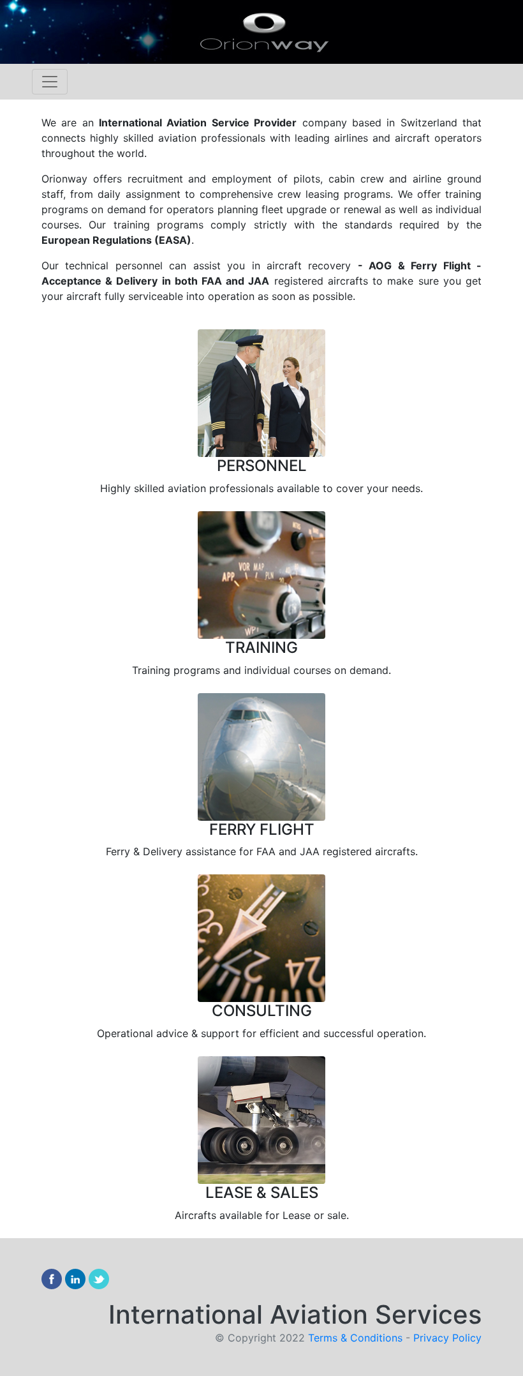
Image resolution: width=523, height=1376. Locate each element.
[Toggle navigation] (50, 81)
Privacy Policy (447, 1337)
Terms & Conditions (357, 1337)
